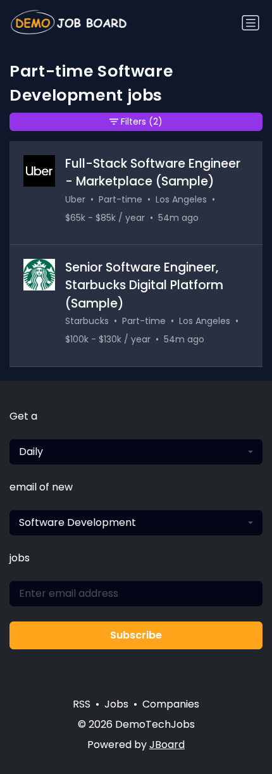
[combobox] (136, 452)
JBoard (167, 744)
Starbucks (87, 321)
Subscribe (136, 635)
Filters (142, 121)
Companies (170, 704)
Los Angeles (181, 199)
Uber (75, 199)
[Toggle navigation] (250, 23)
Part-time (120, 199)
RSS (81, 704)
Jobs (116, 704)
